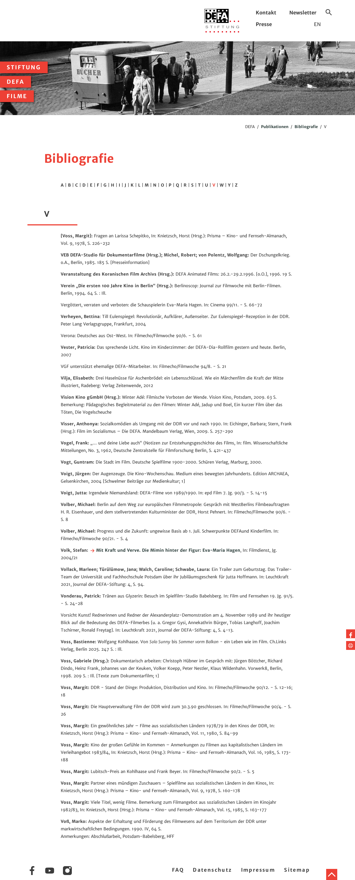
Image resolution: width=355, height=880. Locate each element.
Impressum (258, 870)
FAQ (178, 870)
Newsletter (302, 12)
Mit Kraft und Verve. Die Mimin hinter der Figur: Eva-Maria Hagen (167, 550)
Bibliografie (306, 126)
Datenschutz (212, 870)
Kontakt (266, 12)
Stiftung (24, 67)
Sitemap (297, 870)
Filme (17, 96)
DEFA (15, 81)
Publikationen (274, 126)
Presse (264, 24)
